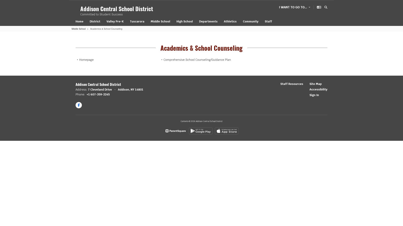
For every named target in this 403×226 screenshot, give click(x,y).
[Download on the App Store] (226, 131)
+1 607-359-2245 (98, 94)
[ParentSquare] (176, 131)
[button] (294, 7)
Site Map (315, 84)
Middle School (79, 28)
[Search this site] (325, 7)
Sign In (314, 95)
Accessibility (318, 89)
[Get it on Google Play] (201, 131)
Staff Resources (291, 84)
